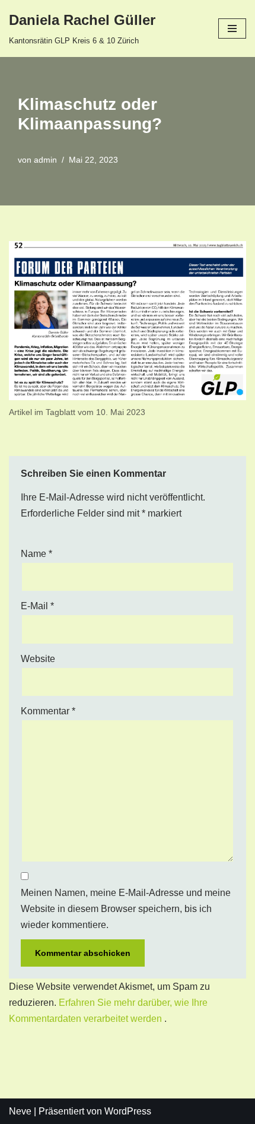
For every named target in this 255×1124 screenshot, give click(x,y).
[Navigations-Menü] (232, 28)
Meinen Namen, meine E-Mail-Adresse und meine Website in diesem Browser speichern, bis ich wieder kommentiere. (126, 909)
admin (45, 159)
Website (38, 659)
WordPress (127, 1111)
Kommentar (48, 711)
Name (36, 554)
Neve (20, 1111)
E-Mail (37, 606)
